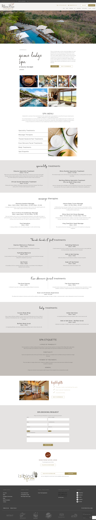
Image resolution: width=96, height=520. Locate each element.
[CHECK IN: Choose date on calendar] (28, 431)
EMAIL (28, 422)
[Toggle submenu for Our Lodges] (28, 1)
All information (61, 497)
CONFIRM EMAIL (51, 422)
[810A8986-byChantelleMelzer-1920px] (48, 81)
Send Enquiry (48, 444)
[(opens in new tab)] (48, 454)
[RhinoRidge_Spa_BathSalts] (29, 81)
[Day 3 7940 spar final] (62, 97)
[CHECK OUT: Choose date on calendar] (49, 431)
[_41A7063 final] (33, 97)
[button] (63, 5)
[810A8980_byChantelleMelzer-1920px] (67, 81)
